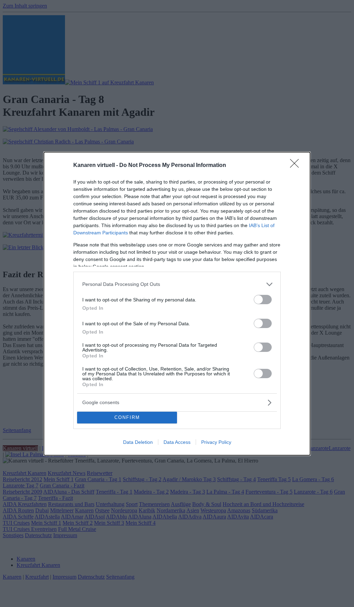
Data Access (177, 442)
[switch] (263, 299)
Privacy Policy (216, 442)
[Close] (296, 165)
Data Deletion (138, 442)
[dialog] (177, 303)
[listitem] (177, 284)
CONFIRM (127, 417)
